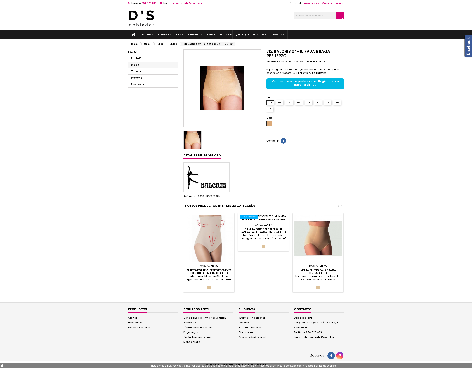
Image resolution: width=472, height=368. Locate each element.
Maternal (137, 77)
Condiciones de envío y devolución (204, 318)
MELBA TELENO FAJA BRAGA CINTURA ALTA (318, 271)
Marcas (278, 34)
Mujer (146, 34)
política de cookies (325, 365)
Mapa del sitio (191, 342)
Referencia (273, 61)
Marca (311, 61)
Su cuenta (247, 309)
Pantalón (137, 58)
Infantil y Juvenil (188, 34)
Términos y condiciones (197, 327)
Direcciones (246, 332)
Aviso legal (190, 322)
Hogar (224, 34)
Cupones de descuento (253, 337)
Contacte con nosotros (197, 337)
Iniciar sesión (311, 3)
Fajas (133, 52)
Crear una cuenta (332, 3)
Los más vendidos (139, 327)
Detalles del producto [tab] (202, 155)
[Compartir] (283, 141)
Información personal (252, 318)
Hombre (163, 34)
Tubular (136, 71)
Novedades (135, 322)
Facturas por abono (251, 327)
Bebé (210, 34)
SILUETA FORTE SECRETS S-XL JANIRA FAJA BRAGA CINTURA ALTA (263, 230)
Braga (135, 65)
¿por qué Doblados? (251, 34)
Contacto (302, 309)
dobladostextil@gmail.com (187, 3)
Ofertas (132, 318)
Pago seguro (191, 332)
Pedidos (244, 322)
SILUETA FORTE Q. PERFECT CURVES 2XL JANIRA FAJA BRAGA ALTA (209, 271)
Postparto (137, 84)
